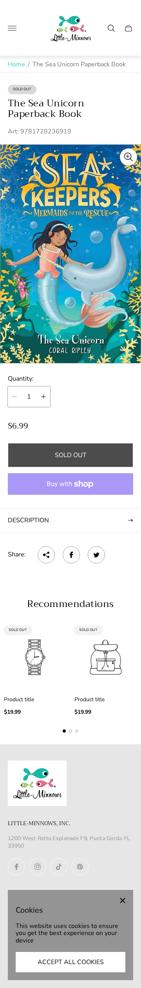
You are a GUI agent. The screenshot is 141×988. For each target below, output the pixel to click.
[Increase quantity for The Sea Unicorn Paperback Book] (43, 396)
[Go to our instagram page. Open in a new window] (37, 866)
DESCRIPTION (28, 520)
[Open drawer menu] (12, 28)
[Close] (122, 900)
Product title (19, 699)
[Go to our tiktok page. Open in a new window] (58, 866)
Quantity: (21, 378)
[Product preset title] (35, 657)
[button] (64, 731)
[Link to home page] (37, 784)
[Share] (46, 554)
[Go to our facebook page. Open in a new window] (16, 866)
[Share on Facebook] (71, 554)
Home (16, 64)
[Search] (111, 28)
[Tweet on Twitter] (96, 554)
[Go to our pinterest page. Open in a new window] (80, 866)
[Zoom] (128, 157)
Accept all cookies (71, 962)
